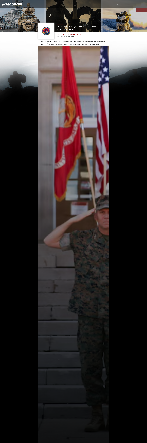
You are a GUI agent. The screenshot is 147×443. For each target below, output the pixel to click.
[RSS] (145, 10)
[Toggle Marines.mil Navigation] (143, 4)
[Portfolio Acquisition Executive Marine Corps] (12, 4)
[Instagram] (140, 10)
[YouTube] (137, 10)
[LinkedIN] (142, 10)
